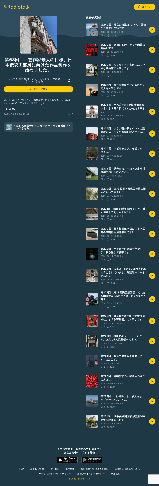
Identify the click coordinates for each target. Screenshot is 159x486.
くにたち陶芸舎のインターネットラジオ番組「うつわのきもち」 (34, 80)
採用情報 (70, 468)
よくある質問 (37, 468)
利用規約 (115, 473)
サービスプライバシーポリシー (55, 473)
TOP (21, 468)
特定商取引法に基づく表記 (95, 468)
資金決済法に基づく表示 (127, 468)
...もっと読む (10, 109)
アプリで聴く (40, 89)
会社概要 (54, 468)
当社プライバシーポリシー (91, 473)
